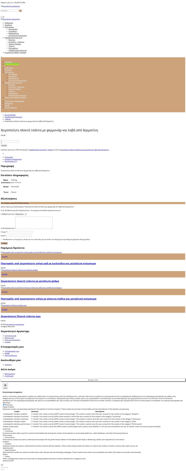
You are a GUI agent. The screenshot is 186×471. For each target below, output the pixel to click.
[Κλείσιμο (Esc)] (1, 467)
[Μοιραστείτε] (3, 467)
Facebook (8, 365)
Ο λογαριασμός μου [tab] (12, 64)
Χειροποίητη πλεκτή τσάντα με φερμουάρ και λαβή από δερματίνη (84, 150)
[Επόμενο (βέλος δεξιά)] (3, 469)
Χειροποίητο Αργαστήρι (15, 324)
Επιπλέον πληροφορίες (13, 159)
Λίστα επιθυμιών (11, 355)
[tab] (95, 157)
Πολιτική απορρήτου (12, 340)
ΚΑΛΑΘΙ (4, 145)
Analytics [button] (6, 442)
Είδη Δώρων (9, 27)
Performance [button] (7, 435)
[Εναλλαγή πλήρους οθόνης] (5, 467)
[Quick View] (1, 259)
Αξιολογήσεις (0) (11, 161)
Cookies (7, 342)
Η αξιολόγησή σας (8, 228)
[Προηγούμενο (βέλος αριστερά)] (1, 469)
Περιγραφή (9, 157)
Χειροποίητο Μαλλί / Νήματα (15, 53)
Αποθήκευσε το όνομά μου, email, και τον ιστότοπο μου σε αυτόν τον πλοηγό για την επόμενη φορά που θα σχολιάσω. (46, 239)
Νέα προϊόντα (10, 374)
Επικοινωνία (9, 338)
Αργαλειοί (8, 25)
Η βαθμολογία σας (8, 214)
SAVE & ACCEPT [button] (8, 461)
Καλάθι (7, 353)
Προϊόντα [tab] (8, 62)
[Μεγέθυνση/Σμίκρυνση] (7, 467)
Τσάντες (8, 119)
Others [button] (5, 454)
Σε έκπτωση (9, 376)
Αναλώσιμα (9, 23)
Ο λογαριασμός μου (12, 351)
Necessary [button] (6, 403)
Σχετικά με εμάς (10, 336)
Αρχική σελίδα (10, 115)
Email (3, 236)
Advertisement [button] (8, 448)
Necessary (9, 405)
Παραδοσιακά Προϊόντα (13, 38)
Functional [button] (6, 429)
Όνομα (4, 232)
